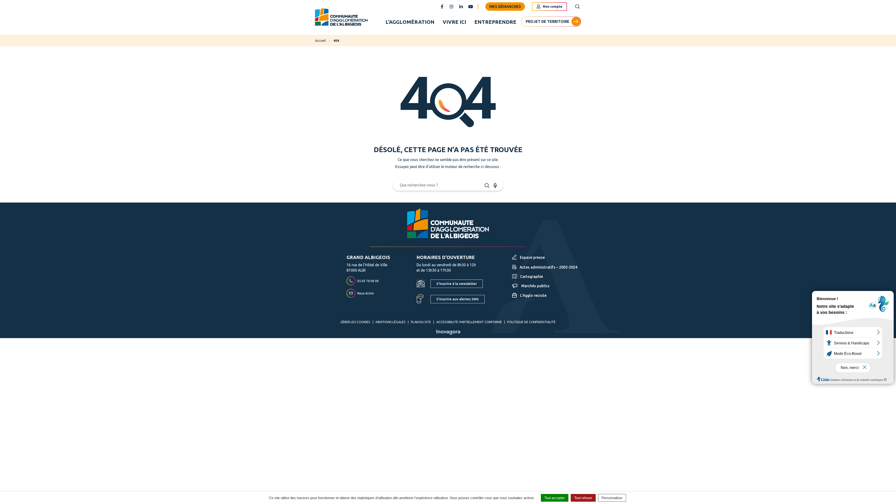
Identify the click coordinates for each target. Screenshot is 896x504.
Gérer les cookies (355, 322)
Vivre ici (454, 22)
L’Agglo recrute (533, 295)
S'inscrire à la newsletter (456, 284)
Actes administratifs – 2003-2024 (548, 267)
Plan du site (421, 322)
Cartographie (531, 276)
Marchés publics (535, 286)
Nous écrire (365, 293)
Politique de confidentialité (531, 322)
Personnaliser (612, 498)
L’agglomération (409, 22)
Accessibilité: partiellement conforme (469, 322)
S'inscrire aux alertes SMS (457, 299)
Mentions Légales (391, 322)
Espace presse (532, 257)
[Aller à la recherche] (577, 6)
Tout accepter (554, 498)
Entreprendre (495, 22)
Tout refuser (583, 498)
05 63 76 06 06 (368, 281)
